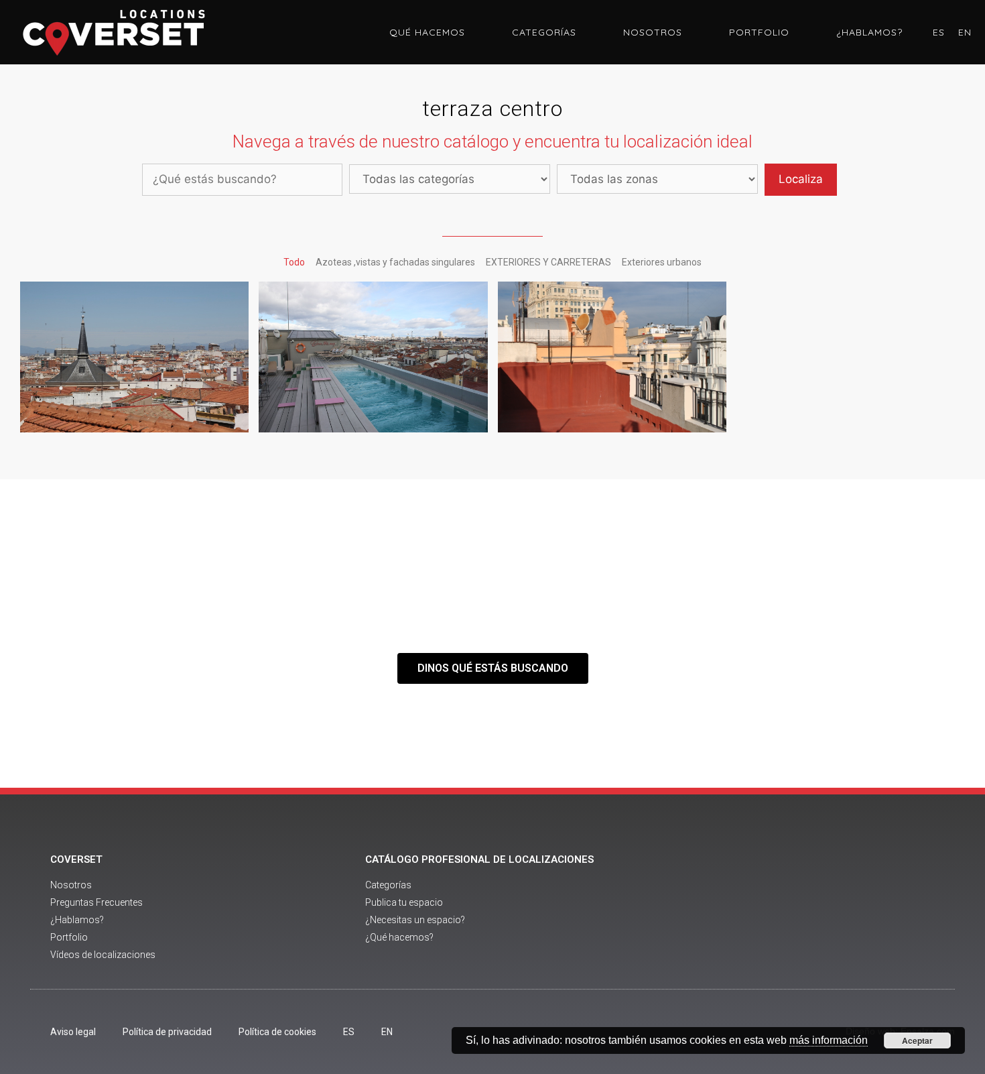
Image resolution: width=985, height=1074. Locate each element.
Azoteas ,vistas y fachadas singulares (395, 262)
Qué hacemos (427, 32)
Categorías (544, 32)
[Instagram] (853, 908)
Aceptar (917, 1040)
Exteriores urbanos (662, 262)
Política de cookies (277, 1031)
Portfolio (759, 32)
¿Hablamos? (869, 32)
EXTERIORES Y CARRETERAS (548, 262)
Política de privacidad (167, 1031)
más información (828, 1040)
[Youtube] (816, 908)
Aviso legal (73, 1031)
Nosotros (652, 32)
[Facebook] (779, 908)
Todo (294, 262)
